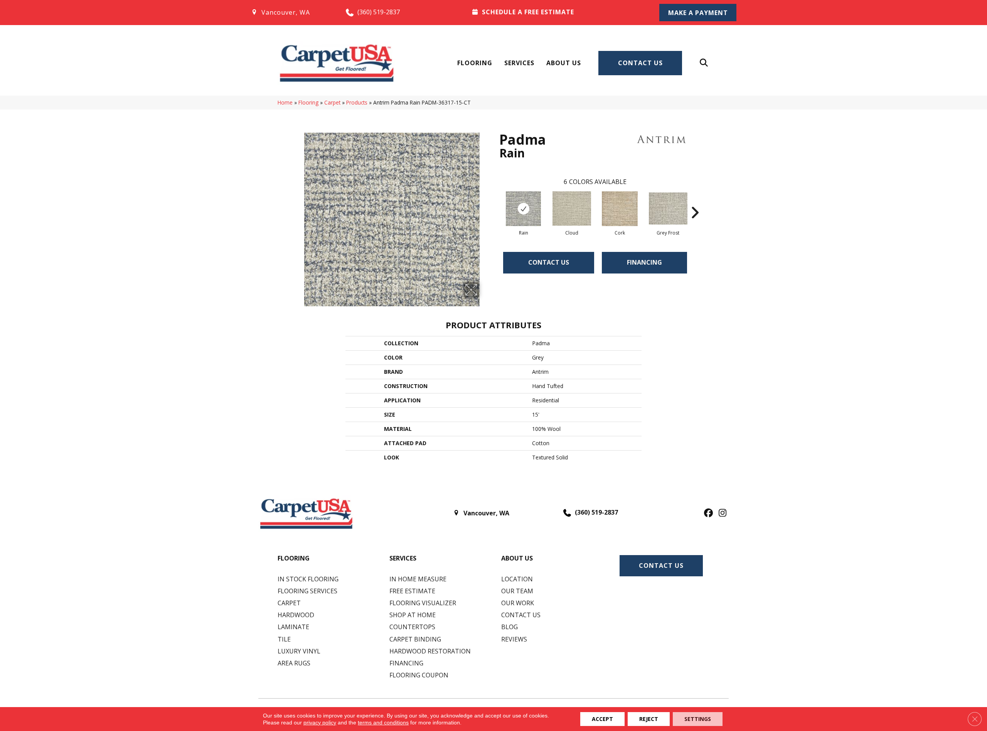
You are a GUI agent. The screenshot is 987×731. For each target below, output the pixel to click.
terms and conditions (383, 722)
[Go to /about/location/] (290, 12)
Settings (697, 719)
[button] (697, 12)
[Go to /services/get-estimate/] (555, 12)
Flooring (474, 63)
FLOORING (294, 558)
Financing (644, 262)
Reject (648, 719)
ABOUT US (517, 558)
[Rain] (523, 208)
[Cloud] (572, 208)
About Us (563, 63)
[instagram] (720, 513)
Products (356, 102)
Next (695, 201)
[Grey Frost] (668, 208)
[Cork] (620, 208)
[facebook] (707, 513)
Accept (602, 719)
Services (519, 63)
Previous (495, 201)
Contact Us (640, 63)
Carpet (332, 102)
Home (285, 102)
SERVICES (402, 558)
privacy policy (319, 722)
